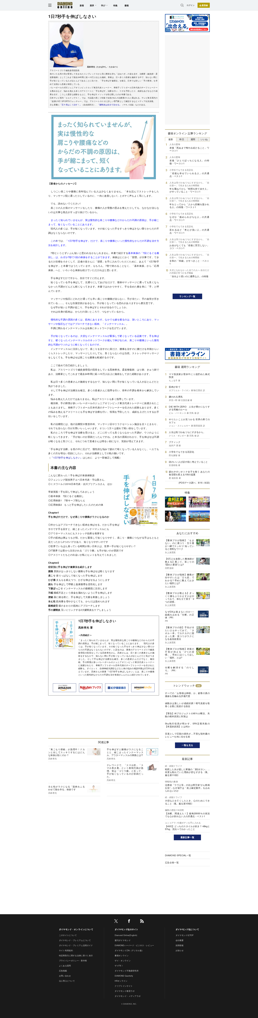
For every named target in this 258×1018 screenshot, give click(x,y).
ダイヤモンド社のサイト (126, 929)
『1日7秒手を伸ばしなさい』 (67, 457)
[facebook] (129, 921)
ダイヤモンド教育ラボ (125, 991)
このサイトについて (68, 935)
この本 (54, 240)
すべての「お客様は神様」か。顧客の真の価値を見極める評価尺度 (187, 694)
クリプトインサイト (124, 985)
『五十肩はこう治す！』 (71, 104)
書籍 (127, 5)
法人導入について (67, 980)
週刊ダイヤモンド (123, 940)
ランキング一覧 (187, 296)
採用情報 (179, 945)
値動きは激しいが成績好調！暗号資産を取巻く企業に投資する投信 (187, 705)
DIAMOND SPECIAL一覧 (178, 855)
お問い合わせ (65, 975)
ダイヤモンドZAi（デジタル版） (129, 950)
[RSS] (142, 921)
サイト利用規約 (66, 950)
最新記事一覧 (187, 837)
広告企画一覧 (172, 862)
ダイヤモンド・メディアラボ (127, 996)
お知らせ (179, 950)
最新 (170, 139)
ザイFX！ (119, 965)
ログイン (191, 5)
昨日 (181, 139)
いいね (204, 139)
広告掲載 (63, 970)
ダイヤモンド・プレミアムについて (75, 940)
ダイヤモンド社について (187, 929)
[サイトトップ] (64, 5)
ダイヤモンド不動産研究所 (127, 970)
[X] (116, 921)
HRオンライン (121, 980)
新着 (82, 5)
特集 (115, 5)
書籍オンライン (122, 955)
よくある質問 (65, 965)
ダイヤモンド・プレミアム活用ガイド (76, 945)
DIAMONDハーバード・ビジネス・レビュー (134, 945)
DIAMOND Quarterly (124, 975)
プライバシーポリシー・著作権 (73, 960)
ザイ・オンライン (123, 960)
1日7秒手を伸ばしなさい (97, 620)
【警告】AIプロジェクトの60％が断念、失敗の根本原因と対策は (187, 715)
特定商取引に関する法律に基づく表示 (76, 955)
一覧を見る (187, 745)
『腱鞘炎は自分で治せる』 (109, 104)
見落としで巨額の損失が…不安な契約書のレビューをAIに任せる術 (187, 735)
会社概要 (179, 940)
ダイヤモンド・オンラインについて (76, 929)
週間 (193, 139)
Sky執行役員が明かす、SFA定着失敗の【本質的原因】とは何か (187, 725)
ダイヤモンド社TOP (185, 935)
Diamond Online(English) (126, 935)
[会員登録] (204, 5)
